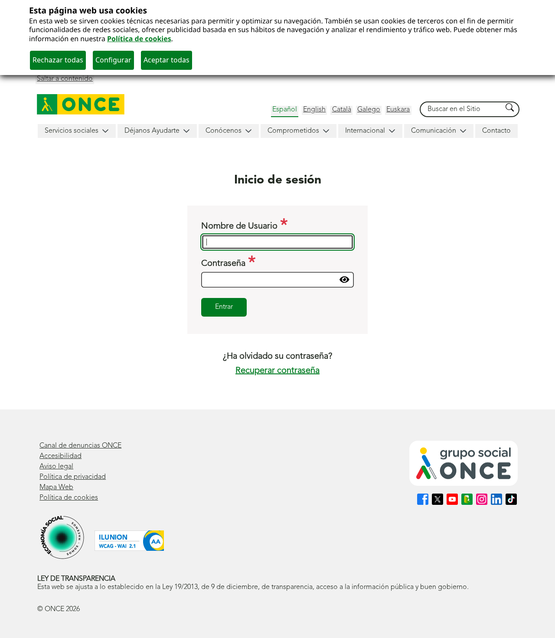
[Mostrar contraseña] (344, 279)
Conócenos (224, 131)
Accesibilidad (60, 456)
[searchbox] (461, 109)
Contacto (496, 131)
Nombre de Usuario (240, 226)
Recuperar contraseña (277, 370)
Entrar (224, 307)
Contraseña (224, 263)
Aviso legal (56, 466)
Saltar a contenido (65, 78)
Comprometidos (293, 131)
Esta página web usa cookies (88, 10)
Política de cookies (139, 38)
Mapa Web (56, 487)
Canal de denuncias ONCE (80, 445)
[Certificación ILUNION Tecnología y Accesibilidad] (129, 541)
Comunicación (433, 131)
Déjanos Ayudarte (152, 131)
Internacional (365, 131)
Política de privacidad (72, 477)
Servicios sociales (71, 131)
